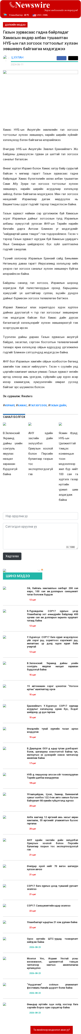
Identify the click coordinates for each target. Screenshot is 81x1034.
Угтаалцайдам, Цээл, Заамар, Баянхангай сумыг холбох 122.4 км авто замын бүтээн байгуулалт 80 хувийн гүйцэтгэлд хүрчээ (52, 797)
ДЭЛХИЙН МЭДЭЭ (15, 24)
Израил (10, 405)
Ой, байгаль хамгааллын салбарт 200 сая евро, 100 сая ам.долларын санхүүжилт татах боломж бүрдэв (52, 591)
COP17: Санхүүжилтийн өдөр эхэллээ (48, 905)
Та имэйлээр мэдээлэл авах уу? (51, 1029)
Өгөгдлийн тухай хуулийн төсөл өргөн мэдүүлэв (52, 730)
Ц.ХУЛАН (17, 57)
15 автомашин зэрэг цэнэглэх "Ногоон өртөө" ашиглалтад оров (52, 688)
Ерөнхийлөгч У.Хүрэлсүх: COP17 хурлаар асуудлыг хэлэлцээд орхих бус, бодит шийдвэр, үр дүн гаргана (52, 709)
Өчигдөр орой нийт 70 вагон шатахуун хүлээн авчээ (52, 868)
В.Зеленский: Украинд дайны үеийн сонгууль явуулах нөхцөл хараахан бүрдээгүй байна (52, 666)
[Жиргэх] (73, 58)
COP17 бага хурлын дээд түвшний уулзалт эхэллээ (52, 887)
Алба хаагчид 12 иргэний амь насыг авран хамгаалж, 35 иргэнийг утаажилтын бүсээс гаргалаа (52, 820)
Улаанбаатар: (19, 15)
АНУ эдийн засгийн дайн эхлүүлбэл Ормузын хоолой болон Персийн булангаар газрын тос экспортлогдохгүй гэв (52, 845)
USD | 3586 (42, 15)
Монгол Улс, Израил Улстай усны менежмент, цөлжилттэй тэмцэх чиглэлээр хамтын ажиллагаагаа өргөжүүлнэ (52, 963)
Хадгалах (12, 556)
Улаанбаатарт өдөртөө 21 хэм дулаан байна (52, 922)
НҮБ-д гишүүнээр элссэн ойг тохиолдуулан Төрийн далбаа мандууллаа (52, 776)
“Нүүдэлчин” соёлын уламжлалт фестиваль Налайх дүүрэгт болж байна (52, 986)
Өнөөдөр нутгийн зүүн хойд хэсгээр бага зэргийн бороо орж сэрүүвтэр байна (52, 1006)
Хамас (22, 405)
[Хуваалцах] (62, 58)
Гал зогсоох (38, 405)
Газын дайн (58, 405)
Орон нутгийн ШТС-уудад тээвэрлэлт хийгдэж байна (52, 940)
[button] (39, 569)
